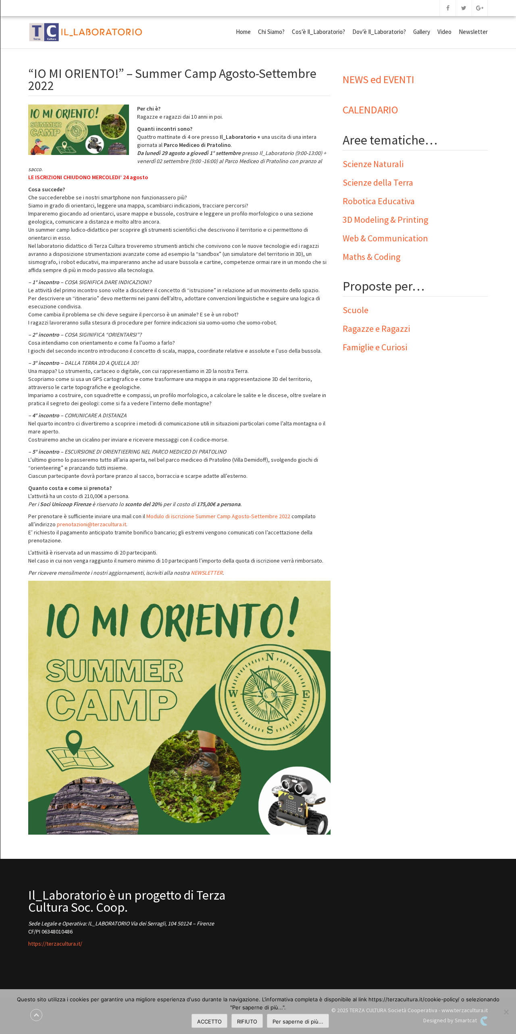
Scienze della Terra (378, 182)
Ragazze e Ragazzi (376, 328)
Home (243, 32)
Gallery (421, 32)
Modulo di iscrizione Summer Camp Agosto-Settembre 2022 (218, 516)
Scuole (355, 310)
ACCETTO (209, 1021)
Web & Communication (385, 238)
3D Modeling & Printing (385, 219)
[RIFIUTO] (506, 1012)
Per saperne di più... (298, 1021)
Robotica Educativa (379, 201)
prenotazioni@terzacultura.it (91, 524)
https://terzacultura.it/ (55, 943)
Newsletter (473, 32)
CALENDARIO (370, 109)
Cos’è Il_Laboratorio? (318, 32)
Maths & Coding (371, 256)
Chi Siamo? (271, 32)
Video (444, 32)
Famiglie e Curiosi (375, 347)
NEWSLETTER (207, 572)
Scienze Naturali (373, 164)
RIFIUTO (247, 1021)
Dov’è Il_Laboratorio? (379, 32)
